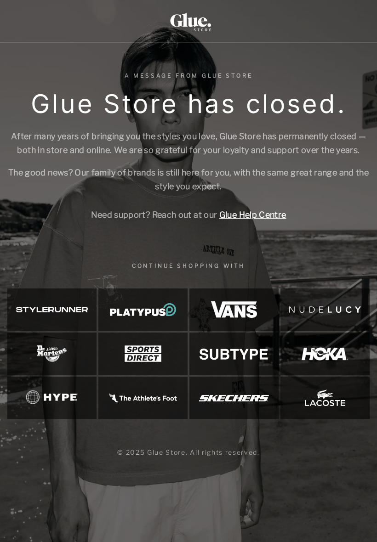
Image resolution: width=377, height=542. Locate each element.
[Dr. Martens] (52, 354)
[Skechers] (234, 398)
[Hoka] (325, 354)
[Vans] (234, 309)
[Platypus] (143, 309)
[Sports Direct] (143, 354)
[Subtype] (234, 354)
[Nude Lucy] (325, 309)
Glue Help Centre (252, 215)
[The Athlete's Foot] (143, 398)
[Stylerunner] (52, 309)
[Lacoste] (325, 398)
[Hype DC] (52, 398)
